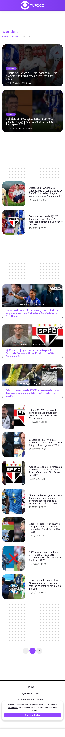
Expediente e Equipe (30, 700)
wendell (15, 37)
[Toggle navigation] (6, 5)
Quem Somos (30, 693)
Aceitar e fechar (32, 715)
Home (5, 37)
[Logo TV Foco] (32, 5)
